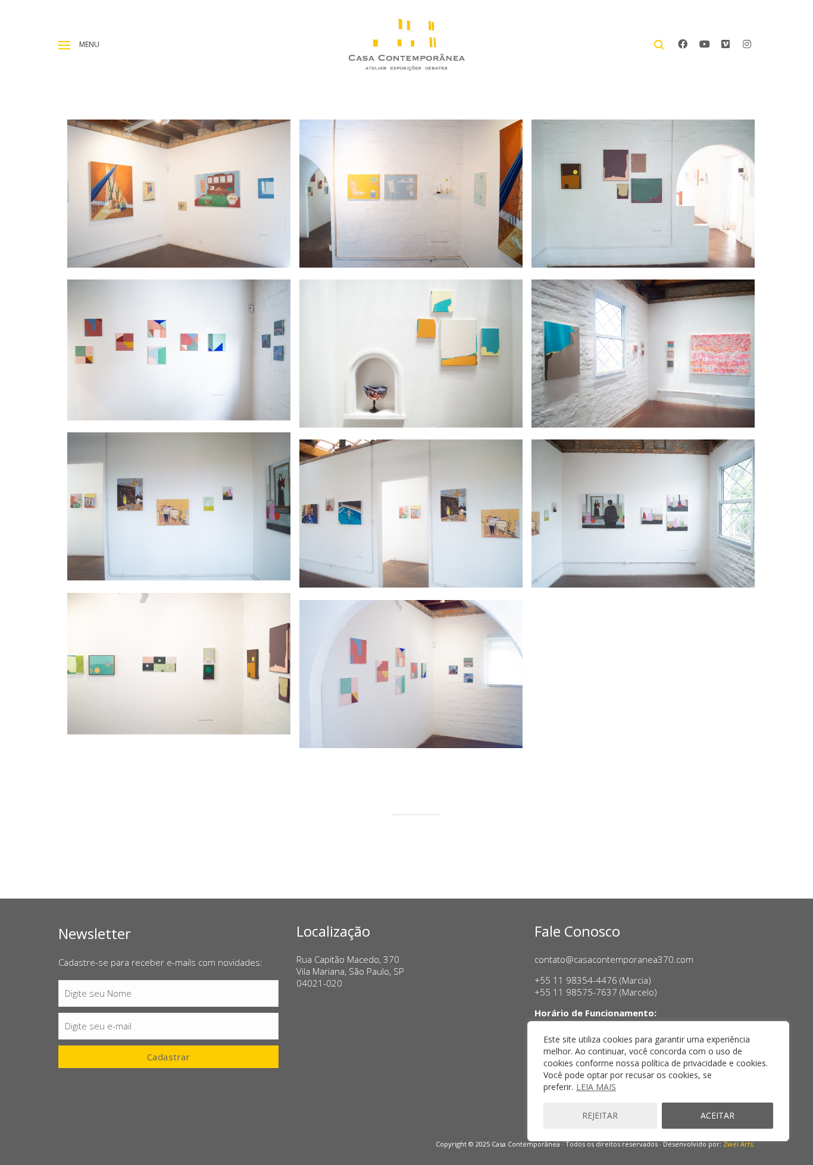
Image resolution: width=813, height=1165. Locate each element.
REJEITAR (600, 1115)
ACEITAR (717, 1115)
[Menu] (64, 45)
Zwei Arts (738, 1143)
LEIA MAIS (596, 1086)
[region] (658, 1081)
